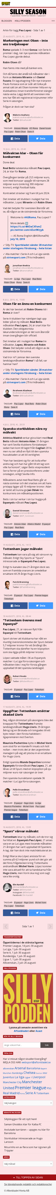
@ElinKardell (25, 889)
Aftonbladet (21, 1031)
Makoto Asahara (21, 114)
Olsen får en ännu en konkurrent (27, 304)
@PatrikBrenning (27, 587)
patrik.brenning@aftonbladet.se (27, 584)
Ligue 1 (28, 1077)
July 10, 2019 (17, 239)
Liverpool (39, 1077)
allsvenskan (8, 1068)
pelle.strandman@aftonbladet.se (28, 792)
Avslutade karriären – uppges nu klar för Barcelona (27, 1131)
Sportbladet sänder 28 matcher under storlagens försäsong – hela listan (27, 246)
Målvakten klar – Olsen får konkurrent (23, 155)
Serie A (30, 1093)
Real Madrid (11, 1093)
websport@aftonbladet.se (36, 1062)
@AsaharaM (25, 120)
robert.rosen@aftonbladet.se (26, 678)
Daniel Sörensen (21, 510)
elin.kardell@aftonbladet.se (25, 887)
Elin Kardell (18, 884)
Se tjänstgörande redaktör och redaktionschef (28, 1184)
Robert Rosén (19, 676)
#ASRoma (30, 217)
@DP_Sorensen (27, 515)
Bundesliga (17, 1073)
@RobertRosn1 (26, 681)
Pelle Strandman (21, 789)
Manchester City (12, 1082)
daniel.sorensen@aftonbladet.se (28, 513)
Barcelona (33, 1068)
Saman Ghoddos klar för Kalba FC (23, 1124)
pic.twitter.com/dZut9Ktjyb (27, 230)
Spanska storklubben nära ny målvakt (25, 430)
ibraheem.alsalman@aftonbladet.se (29, 392)
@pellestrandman (28, 794)
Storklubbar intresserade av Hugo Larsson (23, 1140)
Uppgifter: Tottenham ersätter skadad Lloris (26, 713)
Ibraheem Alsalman (22, 390)
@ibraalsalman (27, 395)
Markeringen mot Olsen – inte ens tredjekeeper (25, 42)
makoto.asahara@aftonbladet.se (28, 117)
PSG (49, 1088)
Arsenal (20, 1068)
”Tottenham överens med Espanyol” (22, 622)
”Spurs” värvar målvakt (21, 831)
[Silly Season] (28, 12)
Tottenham (42, 1093)
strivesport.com (16, 257)
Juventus (8, 1077)
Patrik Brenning (21, 582)
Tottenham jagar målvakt (22, 549)
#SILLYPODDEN (22, 21)
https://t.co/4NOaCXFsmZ (26, 226)
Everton (39, 1073)
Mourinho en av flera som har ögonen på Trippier (27, 1148)
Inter (45, 1073)
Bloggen (6, 21)
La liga (19, 1077)
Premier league (30, 1088)
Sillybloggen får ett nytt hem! (20, 1119)
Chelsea (29, 1072)
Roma (22, 1094)
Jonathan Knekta (21, 265)
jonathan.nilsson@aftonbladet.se (28, 268)
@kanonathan (26, 270)
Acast (39, 1031)
